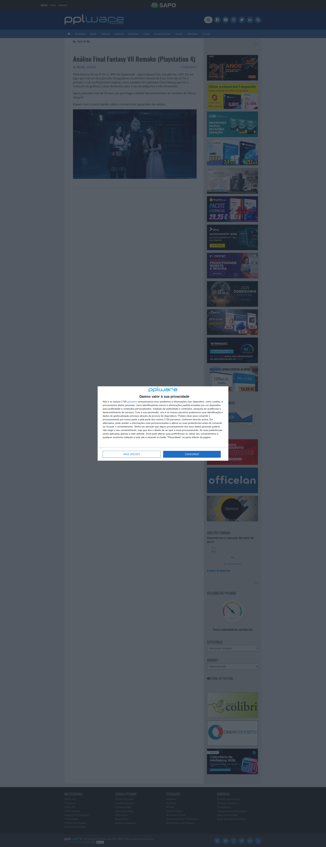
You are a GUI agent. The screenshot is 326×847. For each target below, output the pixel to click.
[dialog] (163, 423)
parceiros (132, 401)
